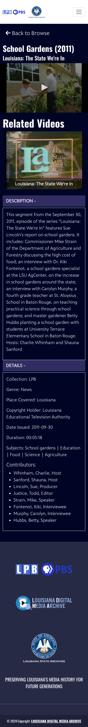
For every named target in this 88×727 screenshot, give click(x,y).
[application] (44, 87)
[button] (44, 87)
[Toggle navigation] (79, 11)
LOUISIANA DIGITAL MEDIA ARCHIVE (56, 720)
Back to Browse (30, 33)
